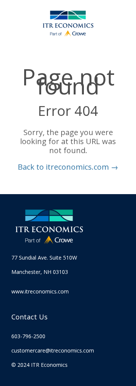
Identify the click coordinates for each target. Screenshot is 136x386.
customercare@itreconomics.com (52, 350)
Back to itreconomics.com (68, 167)
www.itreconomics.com (40, 291)
